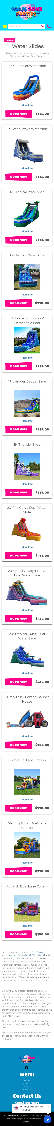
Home (27, 1081)
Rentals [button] (26, 1084)
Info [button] (26, 1087)
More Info (27, 105)
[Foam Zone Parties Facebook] (26, 1068)
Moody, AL (11, 955)
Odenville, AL (24, 955)
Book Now (18, 114)
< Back (10, 40)
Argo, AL (30, 952)
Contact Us (27, 1090)
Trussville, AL (38, 955)
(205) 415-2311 (27, 1102)
